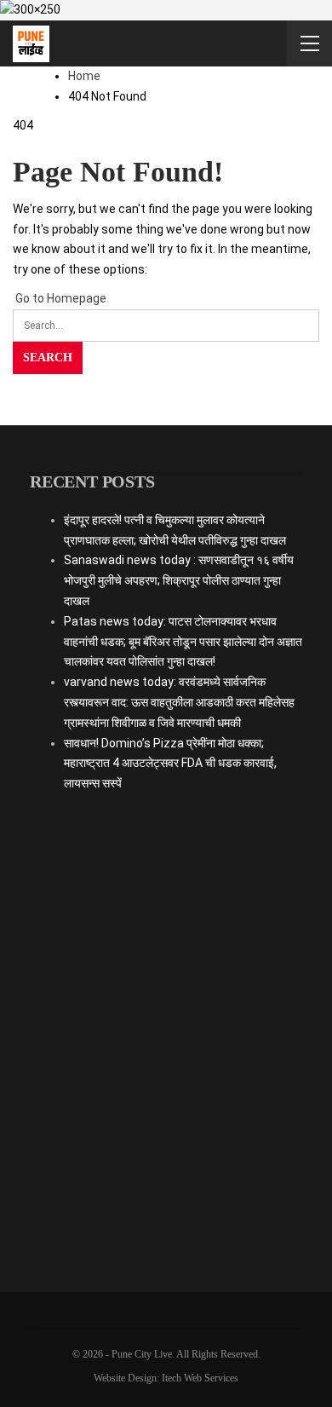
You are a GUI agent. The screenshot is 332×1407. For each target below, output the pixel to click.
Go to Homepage (59, 298)
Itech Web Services (200, 1378)
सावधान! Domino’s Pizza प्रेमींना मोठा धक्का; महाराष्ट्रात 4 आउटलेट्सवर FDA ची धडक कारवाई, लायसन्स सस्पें (170, 763)
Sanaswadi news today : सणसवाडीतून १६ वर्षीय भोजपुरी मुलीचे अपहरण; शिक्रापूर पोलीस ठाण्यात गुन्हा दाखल (179, 580)
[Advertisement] (166, 1029)
